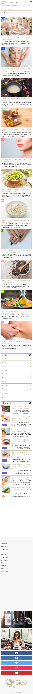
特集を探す (4, 546)
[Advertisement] (16, 517)
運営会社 (3, 563)
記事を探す (4, 544)
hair (5, 377)
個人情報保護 (4, 571)
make (5, 385)
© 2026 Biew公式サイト (16, 692)
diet (5, 366)
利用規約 (3, 565)
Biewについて (4, 560)
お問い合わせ (4, 568)
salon (5, 397)
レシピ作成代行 (5, 557)
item (5, 381)
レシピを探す (4, 549)
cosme (5, 362)
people (6, 393)
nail (5, 389)
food (5, 374)
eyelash (6, 370)
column (6, 358)
